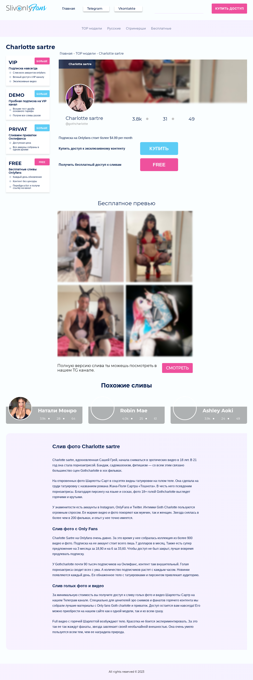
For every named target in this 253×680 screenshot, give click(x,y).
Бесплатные (161, 28)
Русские (114, 28)
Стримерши (136, 28)
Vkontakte (126, 8)
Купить (159, 148)
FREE (42, 162)
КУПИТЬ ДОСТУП (229, 8)
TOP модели (92, 28)
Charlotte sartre (80, 64)
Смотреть (177, 368)
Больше (42, 61)
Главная (68, 8)
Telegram (94, 8)
